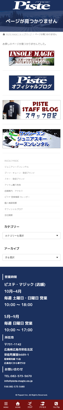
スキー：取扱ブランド (15, 179)
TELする (56, 407)
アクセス (42, 407)
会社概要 (9, 215)
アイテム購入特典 (13, 185)
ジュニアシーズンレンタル (17, 166)
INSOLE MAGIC (12, 160)
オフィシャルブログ (14, 209)
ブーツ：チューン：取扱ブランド (20, 172)
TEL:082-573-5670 (18, 376)
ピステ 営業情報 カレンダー (17, 197)
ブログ (29, 407)
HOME (17, 407)
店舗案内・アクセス (14, 191)
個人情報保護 (11, 203)
